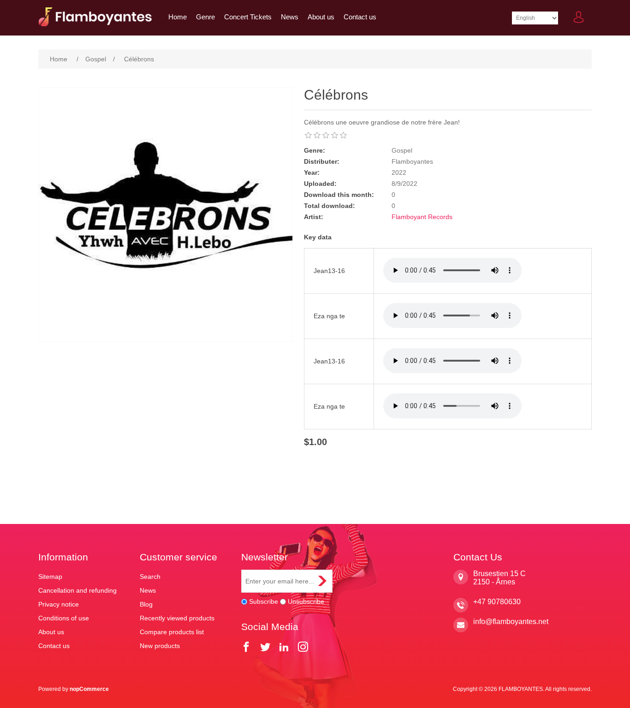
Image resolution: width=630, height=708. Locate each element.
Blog (146, 604)
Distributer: (321, 161)
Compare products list (172, 632)
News (289, 17)
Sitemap (50, 576)
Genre (205, 17)
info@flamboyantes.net (510, 621)
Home (177, 17)
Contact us (360, 17)
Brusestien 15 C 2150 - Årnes (499, 578)
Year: (312, 172)
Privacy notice (58, 604)
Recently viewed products (177, 618)
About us (321, 17)
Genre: (314, 150)
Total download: (329, 205)
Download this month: (339, 194)
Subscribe (263, 601)
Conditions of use (63, 618)
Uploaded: (320, 183)
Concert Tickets (248, 17)
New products (160, 645)
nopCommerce (89, 689)
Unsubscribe (306, 601)
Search (150, 576)
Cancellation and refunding (77, 590)
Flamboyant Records (422, 216)
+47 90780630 (497, 602)
